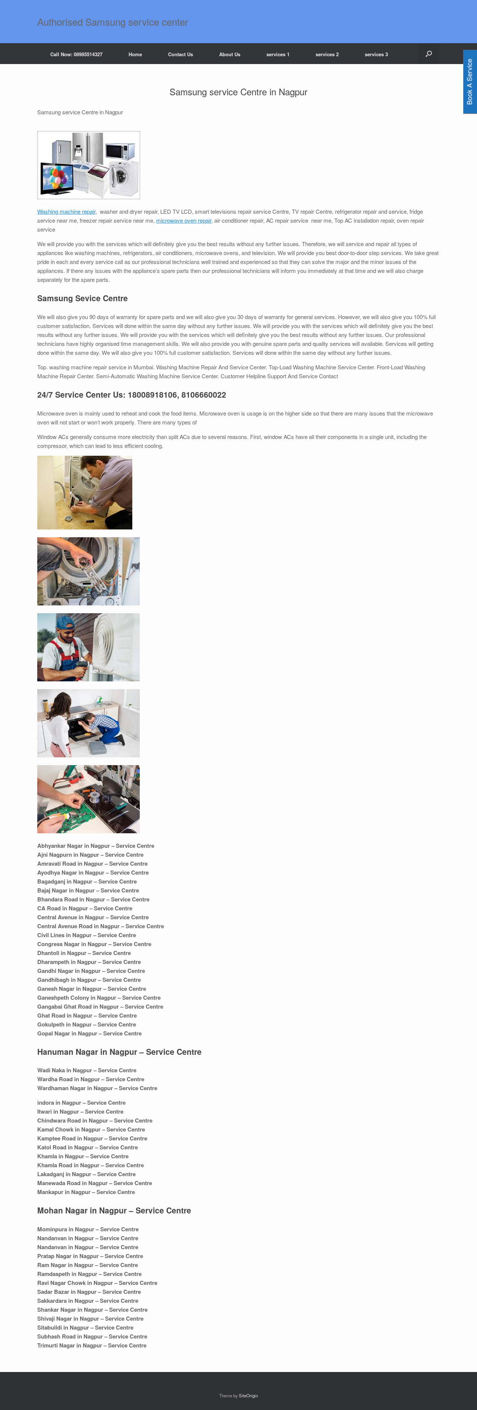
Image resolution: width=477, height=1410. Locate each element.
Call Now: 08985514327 (76, 54)
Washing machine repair (66, 211)
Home (135, 54)
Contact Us (180, 54)
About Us (229, 54)
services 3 (376, 54)
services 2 (327, 54)
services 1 (278, 54)
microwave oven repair (183, 220)
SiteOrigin (248, 1395)
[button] (429, 53)
